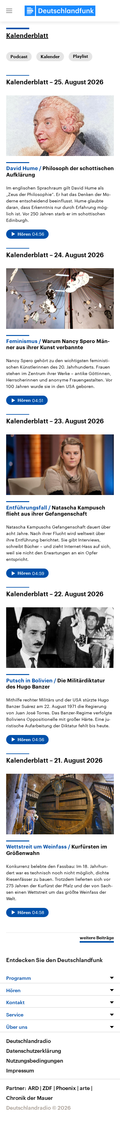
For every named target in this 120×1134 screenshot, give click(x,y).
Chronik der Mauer (29, 1098)
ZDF (48, 1088)
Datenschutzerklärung (33, 1051)
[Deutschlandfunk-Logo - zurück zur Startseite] (60, 11)
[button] (9, 11)
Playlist (80, 56)
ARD (34, 1088)
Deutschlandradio (28, 1041)
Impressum (20, 1070)
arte (86, 1088)
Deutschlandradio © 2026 (38, 1107)
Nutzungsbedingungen (34, 1060)
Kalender (50, 56)
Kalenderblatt (27, 36)
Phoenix (67, 1088)
